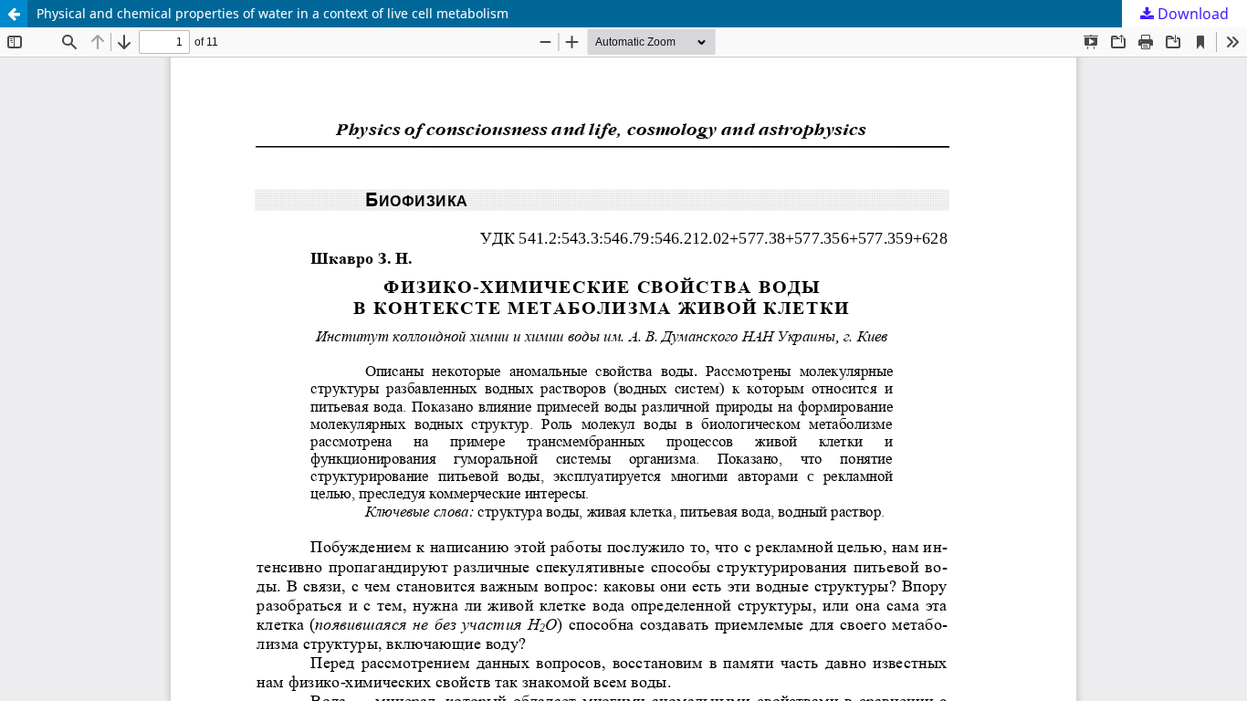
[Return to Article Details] (13, 13)
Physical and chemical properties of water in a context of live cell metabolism (272, 13)
